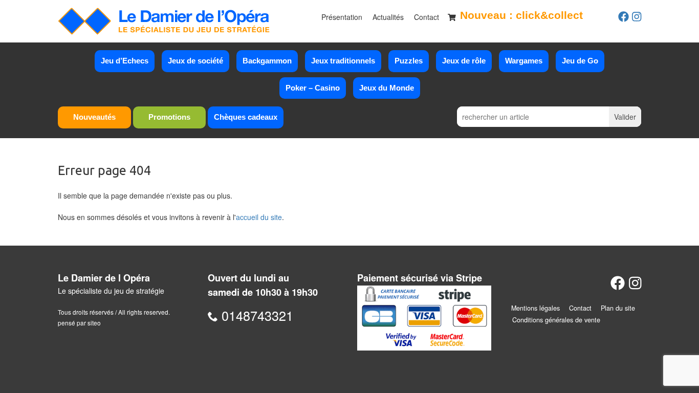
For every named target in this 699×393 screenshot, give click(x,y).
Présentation (341, 17)
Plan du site (618, 308)
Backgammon (267, 60)
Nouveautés (94, 117)
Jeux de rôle (464, 60)
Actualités (388, 17)
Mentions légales (535, 308)
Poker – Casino (313, 87)
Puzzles (409, 60)
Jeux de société (195, 60)
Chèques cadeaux (245, 117)
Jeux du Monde (386, 87)
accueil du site (259, 217)
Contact (426, 17)
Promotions (169, 117)
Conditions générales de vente (556, 319)
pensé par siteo (79, 322)
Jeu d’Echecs (124, 60)
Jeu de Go (580, 60)
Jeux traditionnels (343, 60)
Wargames (523, 60)
